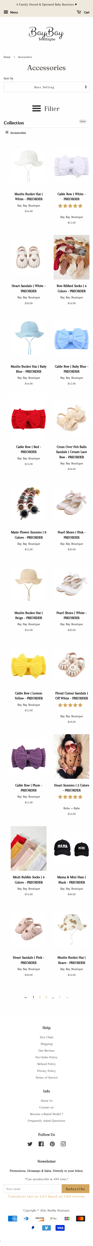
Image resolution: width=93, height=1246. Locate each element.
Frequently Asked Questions (46, 1120)
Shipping (46, 1044)
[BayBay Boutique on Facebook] (41, 1145)
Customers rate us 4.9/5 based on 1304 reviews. (46, 1196)
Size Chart (46, 1037)
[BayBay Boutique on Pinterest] (52, 1145)
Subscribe (75, 1189)
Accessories (17, 133)
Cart (86, 12)
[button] (70, 206)
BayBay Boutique (58, 1210)
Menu (13, 12)
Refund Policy (46, 1064)
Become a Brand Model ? (46, 1114)
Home (7, 57)
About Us (47, 1100)
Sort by (8, 78)
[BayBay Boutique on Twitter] (30, 1145)
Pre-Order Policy (46, 1057)
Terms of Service (47, 1077)
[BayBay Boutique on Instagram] (63, 1145)
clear (83, 121)
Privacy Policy (46, 1071)
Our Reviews (46, 1050)
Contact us (46, 1107)
